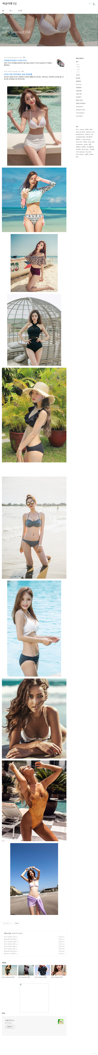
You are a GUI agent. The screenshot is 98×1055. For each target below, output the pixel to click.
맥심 (77, 157)
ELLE (77, 129)
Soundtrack (79, 144)
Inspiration (79, 106)
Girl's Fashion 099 (9, 944)
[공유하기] (8, 923)
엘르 (90, 144)
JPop (78, 69)
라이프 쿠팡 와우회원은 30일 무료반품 (18, 74)
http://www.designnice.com (13, 57)
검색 (89, 3)
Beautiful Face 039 (10, 951)
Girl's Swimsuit (80, 152)
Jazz (78, 72)
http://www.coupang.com (12, 71)
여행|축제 (78, 87)
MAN (91, 129)
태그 (10, 10)
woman (82, 129)
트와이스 (87, 134)
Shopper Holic (80, 110)
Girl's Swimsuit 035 (10, 941)
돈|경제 (78, 78)
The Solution (80, 113)
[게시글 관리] (10, 923)
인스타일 (78, 149)
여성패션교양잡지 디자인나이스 (15, 60)
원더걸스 (78, 139)
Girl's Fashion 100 (9, 937)
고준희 (86, 154)
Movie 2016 (85, 149)
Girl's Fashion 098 (9, 946)
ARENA (85, 142)
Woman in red (90, 132)
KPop (78, 67)
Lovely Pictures (86, 139)
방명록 (20, 10)
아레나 (87, 129)
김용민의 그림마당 (81, 147)
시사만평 (91, 149)
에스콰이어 (89, 137)
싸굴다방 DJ (9, 3)
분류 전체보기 (80, 58)
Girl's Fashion (80, 154)
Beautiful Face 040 (10, 939)
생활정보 (78, 81)
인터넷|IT (79, 97)
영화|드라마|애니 (81, 103)
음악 (77, 62)
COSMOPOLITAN (80, 137)
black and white (80, 132)
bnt (92, 134)
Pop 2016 (88, 152)
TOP (94, 1053)
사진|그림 (78, 94)
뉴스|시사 (78, 84)
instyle (86, 144)
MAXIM (91, 154)
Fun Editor (79, 116)
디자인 (78, 75)
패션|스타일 (7, 933)
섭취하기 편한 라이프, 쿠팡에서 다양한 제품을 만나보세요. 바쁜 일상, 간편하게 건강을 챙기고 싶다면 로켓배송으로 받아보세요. (34, 78)
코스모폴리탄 (90, 147)
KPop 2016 (91, 142)
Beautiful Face (80, 134)
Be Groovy (8, 1023)
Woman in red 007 (10, 953)
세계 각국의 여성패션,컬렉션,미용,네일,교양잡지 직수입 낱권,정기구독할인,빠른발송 (28, 64)
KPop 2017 (79, 142)
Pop (78, 64)
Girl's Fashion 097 (9, 949)
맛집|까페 (78, 91)
